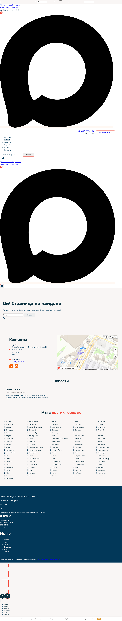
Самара (77, 459)
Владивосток (56, 427)
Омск (54, 453)
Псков (8, 459)
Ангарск (77, 421)
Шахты (54, 476)
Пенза (31, 456)
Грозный (101, 430)
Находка (78, 447)
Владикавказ (79, 427)
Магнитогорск (56, 444)
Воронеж (78, 430)
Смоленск (101, 461)
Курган (77, 441)
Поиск (28, 155)
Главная (7, 137)
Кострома (101, 438)
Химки (54, 473)
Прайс (6, 147)
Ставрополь (33, 464)
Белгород (78, 424)
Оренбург (101, 453)
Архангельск (102, 421)
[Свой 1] (56, 127)
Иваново (78, 433)
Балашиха (32, 424)
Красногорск (10, 441)
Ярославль (9, 479)
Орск (7, 456)
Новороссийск (103, 450)
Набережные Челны (36, 447)
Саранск (9, 461)
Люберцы (32, 444)
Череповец (9, 476)
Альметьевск (33, 421)
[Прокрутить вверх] (2, 596)
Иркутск (8, 436)
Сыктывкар (9, 467)
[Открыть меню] (2, 286)
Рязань (54, 459)
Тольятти (101, 467)
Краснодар (32, 441)
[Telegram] (1, 13)
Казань (54, 436)
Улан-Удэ (78, 470)
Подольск (101, 456)
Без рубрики (21, 392)
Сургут (100, 464)
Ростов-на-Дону (34, 459)
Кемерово (9, 438)
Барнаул (55, 424)
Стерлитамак (79, 464)
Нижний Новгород (35, 450)
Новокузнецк (79, 450)
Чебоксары (79, 473)
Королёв (78, 438)
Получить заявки (32, 1)
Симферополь (80, 461)
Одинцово (32, 453)
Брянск (8, 427)
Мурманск (101, 444)
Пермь (54, 456)
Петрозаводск (79, 456)
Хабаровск (32, 473)
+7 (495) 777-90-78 (18, 361)
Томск (8, 470)
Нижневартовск (103, 447)
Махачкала (79, 444)
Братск (100, 424)
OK (99, 619)
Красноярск (56, 441)
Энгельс (78, 476)
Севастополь (56, 461)
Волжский (32, 430)
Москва (8, 421)
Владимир (101, 427)
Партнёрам (8, 145)
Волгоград (9, 430)
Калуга (100, 436)
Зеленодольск (57, 433)
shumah (9, 392)
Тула (30, 470)
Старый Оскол (57, 464)
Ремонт (7, 140)
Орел (77, 453)
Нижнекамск (10, 450)
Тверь (77, 467)
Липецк (8, 444)
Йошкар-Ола (33, 436)
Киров (31, 438)
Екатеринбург (33, 433)
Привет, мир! (13, 389)
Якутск (100, 476)
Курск (100, 441)
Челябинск (101, 473)
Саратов (32, 461)
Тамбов (54, 467)
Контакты (7, 150)
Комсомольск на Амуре (60, 438)
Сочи (7, 464)
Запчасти (7, 142)
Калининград (79, 436)
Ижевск (100, 433)
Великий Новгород (35, 427)
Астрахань (9, 424)
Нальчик (55, 447)
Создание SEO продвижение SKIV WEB (48, 559)
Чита (30, 476)
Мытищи (9, 447)
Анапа (54, 421)
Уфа (7, 473)
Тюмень (54, 470)
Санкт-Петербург (104, 459)
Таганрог (32, 467)
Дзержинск (9, 433)
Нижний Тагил (57, 450)
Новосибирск (10, 453)
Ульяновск (101, 470)
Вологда (55, 430)
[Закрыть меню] (0, 600)
